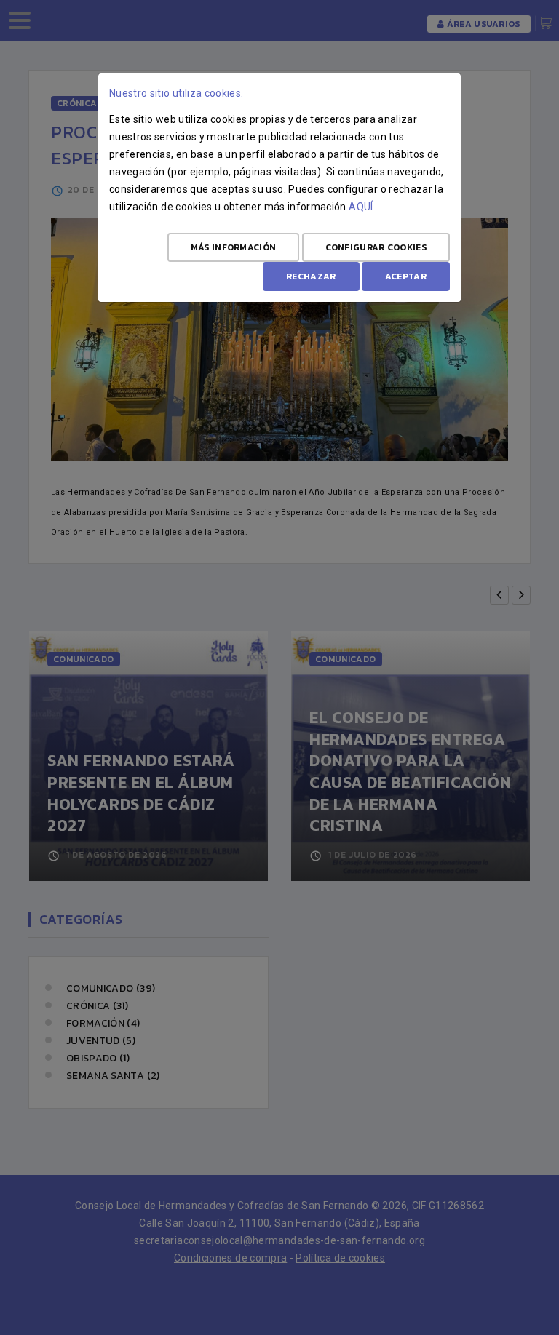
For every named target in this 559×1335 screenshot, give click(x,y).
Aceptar (406, 276)
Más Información (234, 247)
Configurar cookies (376, 247)
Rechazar (311, 276)
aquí (361, 206)
